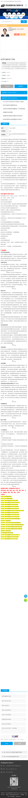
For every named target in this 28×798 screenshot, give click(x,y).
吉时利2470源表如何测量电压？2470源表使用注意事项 (14, 108)
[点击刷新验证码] (14, 736)
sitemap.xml (18, 796)
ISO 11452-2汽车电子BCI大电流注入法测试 (13, 101)
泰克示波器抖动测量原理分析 (10, 105)
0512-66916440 (25, 596)
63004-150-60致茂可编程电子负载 (14, 752)
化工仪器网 (12, 796)
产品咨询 (7, 86)
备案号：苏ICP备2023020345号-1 (12, 794)
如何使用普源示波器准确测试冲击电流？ (12, 119)
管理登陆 (22, 794)
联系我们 (21, 86)
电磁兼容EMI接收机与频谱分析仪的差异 (12, 115)
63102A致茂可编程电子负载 (12, 756)
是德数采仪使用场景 (8, 112)
